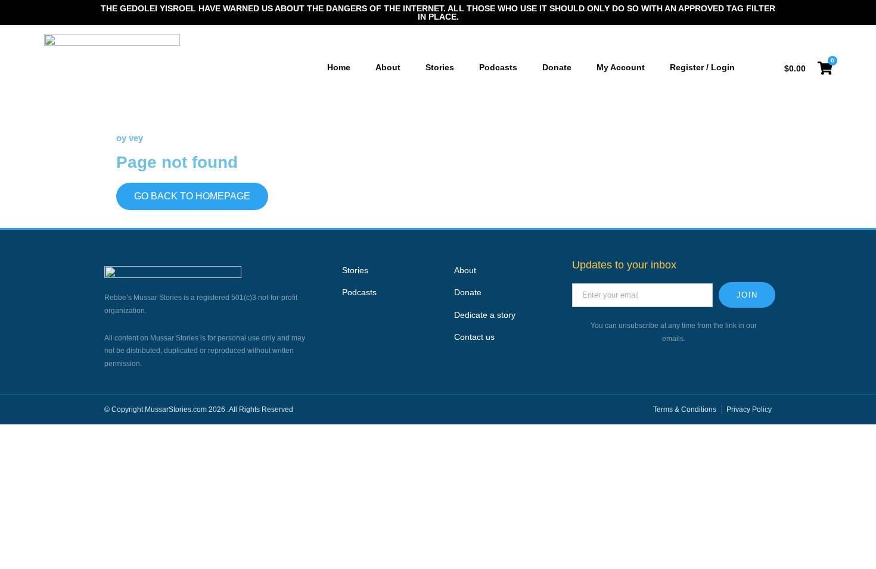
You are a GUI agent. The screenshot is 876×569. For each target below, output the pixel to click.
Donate (468, 292)
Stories (355, 270)
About (465, 270)
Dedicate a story (484, 315)
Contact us (474, 337)
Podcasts (359, 292)
